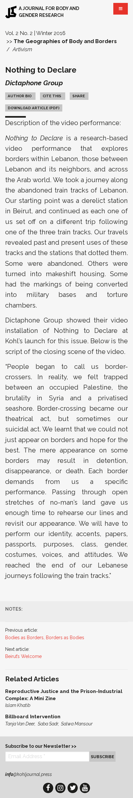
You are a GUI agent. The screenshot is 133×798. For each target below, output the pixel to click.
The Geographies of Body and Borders (65, 41)
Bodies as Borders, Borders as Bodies (44, 637)
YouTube (84, 787)
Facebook (48, 787)
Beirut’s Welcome (23, 656)
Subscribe (102, 756)
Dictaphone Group (34, 83)
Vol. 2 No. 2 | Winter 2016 (35, 33)
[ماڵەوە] (10, 12)
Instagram (60, 787)
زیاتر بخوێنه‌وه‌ (66, 698)
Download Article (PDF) (33, 108)
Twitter (72, 787)
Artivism (22, 49)
